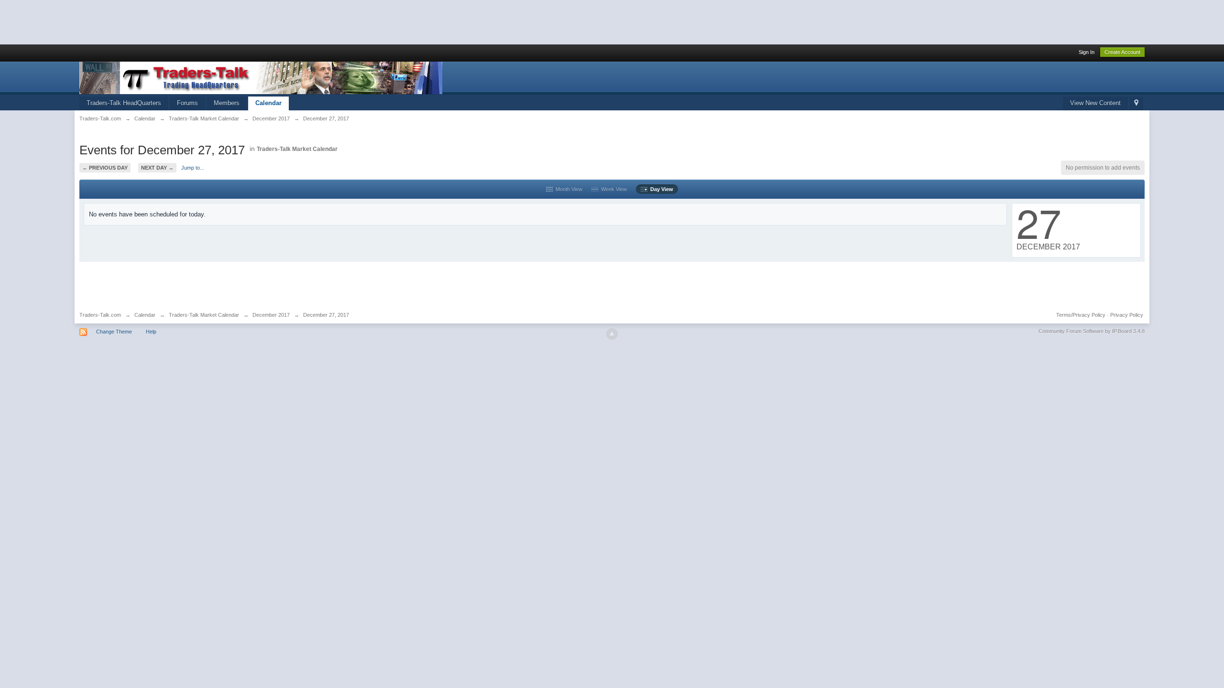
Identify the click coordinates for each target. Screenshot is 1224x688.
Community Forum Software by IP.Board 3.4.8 (1091, 331)
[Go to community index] (260, 77)
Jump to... (192, 168)
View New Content (1095, 103)
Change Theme (114, 331)
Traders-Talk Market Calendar (297, 149)
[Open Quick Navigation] (1136, 103)
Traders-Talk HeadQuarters (124, 103)
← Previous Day (105, 168)
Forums (187, 103)
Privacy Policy (1126, 315)
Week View (612, 189)
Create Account (1122, 52)
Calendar (268, 103)
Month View (567, 189)
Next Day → (157, 168)
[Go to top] (612, 334)
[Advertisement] (174, 21)
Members (227, 103)
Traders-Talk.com (100, 315)
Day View (660, 189)
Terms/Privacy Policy (1080, 315)
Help (151, 331)
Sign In (1086, 52)
